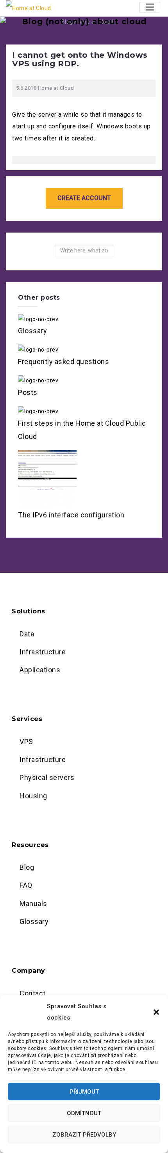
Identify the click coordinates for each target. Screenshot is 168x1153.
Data (27, 634)
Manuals (33, 903)
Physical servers (47, 777)
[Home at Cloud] (28, 8)
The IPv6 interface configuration (71, 515)
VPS (26, 741)
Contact (33, 993)
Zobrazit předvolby (84, 1134)
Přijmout (84, 1091)
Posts (28, 392)
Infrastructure (43, 652)
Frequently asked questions (63, 361)
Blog (27, 867)
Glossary (32, 331)
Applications (40, 670)
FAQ (26, 885)
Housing (33, 796)
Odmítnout (84, 1113)
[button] (156, 1012)
